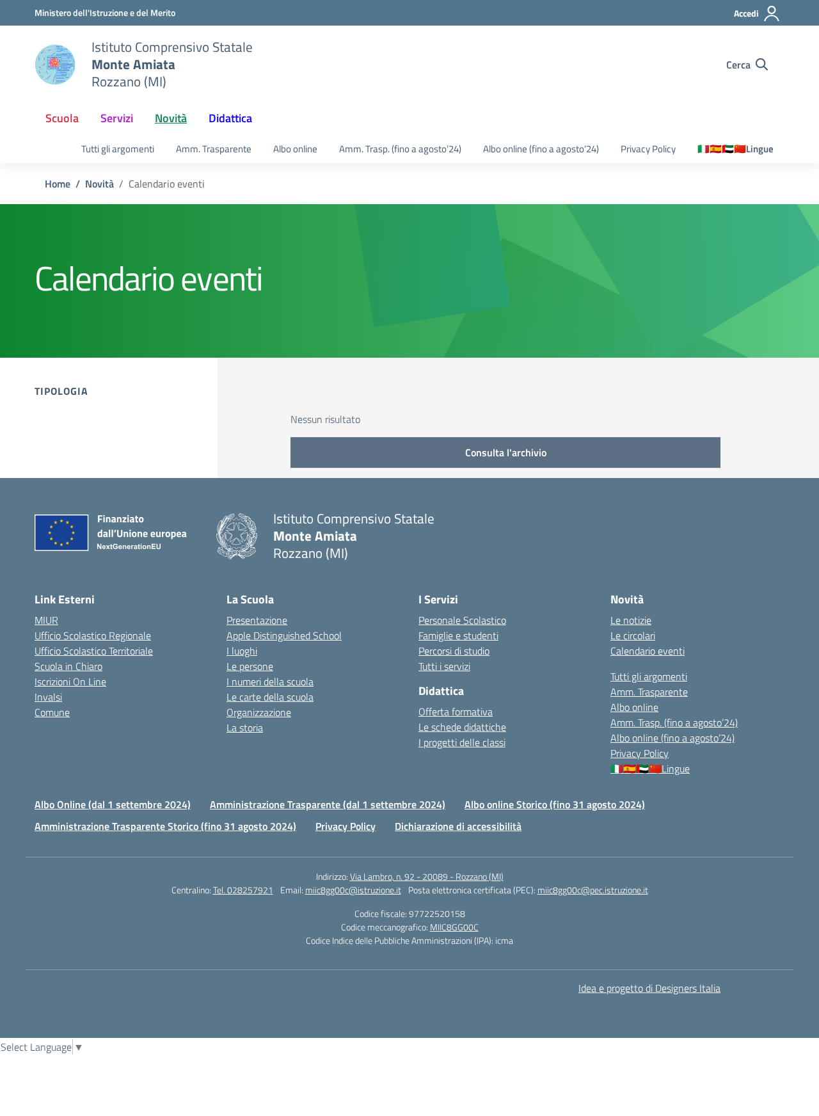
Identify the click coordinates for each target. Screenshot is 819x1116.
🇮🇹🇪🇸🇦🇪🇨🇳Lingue (735, 148)
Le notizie (630, 620)
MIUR (46, 620)
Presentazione (257, 620)
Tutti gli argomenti (117, 148)
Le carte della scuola (270, 697)
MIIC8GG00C (454, 927)
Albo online (295, 148)
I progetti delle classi (461, 742)
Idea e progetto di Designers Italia (649, 988)
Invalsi (48, 697)
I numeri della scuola (270, 681)
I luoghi (242, 650)
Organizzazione (259, 712)
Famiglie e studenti (458, 635)
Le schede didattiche (462, 727)
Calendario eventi (647, 650)
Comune (52, 712)
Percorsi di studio (453, 650)
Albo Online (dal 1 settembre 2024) (113, 804)
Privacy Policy (648, 148)
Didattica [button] (230, 118)
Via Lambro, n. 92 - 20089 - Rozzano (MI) (427, 876)
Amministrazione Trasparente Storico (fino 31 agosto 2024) (165, 826)
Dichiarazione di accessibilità (458, 826)
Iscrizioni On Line (70, 681)
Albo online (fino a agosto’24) (541, 148)
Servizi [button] (116, 118)
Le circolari (632, 635)
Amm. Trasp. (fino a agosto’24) (400, 148)
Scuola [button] (62, 118)
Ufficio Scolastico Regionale (93, 635)
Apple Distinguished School (284, 635)
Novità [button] (171, 118)
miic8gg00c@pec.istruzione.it (592, 890)
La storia (245, 727)
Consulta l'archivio (505, 452)
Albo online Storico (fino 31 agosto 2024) (555, 804)
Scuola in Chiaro (68, 666)
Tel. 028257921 (243, 890)
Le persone (250, 666)
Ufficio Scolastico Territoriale (94, 650)
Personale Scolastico (462, 620)
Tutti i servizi (444, 666)
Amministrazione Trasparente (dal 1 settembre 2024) (327, 804)
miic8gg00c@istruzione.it (353, 890)
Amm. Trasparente (213, 148)
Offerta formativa (455, 711)
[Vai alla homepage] (55, 65)
